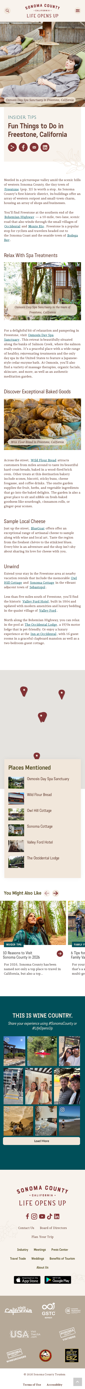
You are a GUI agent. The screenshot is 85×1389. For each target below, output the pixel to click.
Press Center (59, 1250)
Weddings (37, 1258)
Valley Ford (47, 610)
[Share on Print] (12, 147)
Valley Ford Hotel (35, 601)
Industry (22, 1250)
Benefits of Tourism (62, 1258)
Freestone (11, 189)
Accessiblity (54, 1384)
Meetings (40, 1250)
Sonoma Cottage (42, 582)
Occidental (12, 226)
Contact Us (26, 1228)
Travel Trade (18, 1258)
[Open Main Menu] (77, 10)
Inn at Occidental (43, 634)
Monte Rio (36, 226)
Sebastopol (37, 587)
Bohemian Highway (19, 217)
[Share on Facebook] (23, 147)
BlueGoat (37, 528)
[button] (61, 694)
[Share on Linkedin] (45, 147)
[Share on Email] (34, 147)
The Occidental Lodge (41, 624)
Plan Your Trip (42, 1237)
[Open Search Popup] (7, 10)
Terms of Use (32, 1384)
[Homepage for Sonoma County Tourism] (42, 10)
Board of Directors (53, 1228)
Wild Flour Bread (43, 460)
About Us (42, 1267)
